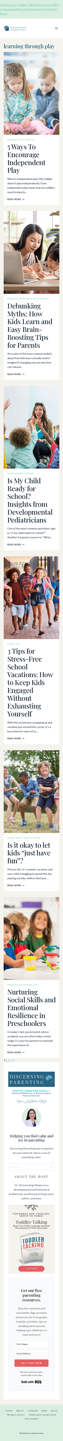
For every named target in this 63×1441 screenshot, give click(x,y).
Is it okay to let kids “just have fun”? (28, 852)
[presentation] (31, 93)
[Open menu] (56, 28)
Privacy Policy (16, 1415)
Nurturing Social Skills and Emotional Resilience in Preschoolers (31, 1007)
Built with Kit (31, 1382)
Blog (54, 1411)
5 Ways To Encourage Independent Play (26, 158)
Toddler (29, 140)
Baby (45, 1411)
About (20, 1411)
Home (9, 1411)
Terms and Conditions (42, 1415)
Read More (15, 199)
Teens (25, 838)
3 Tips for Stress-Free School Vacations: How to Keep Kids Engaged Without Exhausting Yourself (30, 682)
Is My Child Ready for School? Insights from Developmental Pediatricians (29, 500)
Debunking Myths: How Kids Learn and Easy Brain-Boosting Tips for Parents (29, 325)
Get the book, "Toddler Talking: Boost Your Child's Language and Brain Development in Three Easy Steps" (29, 9)
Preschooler (14, 140)
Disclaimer (31, 1419)
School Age (30, 299)
